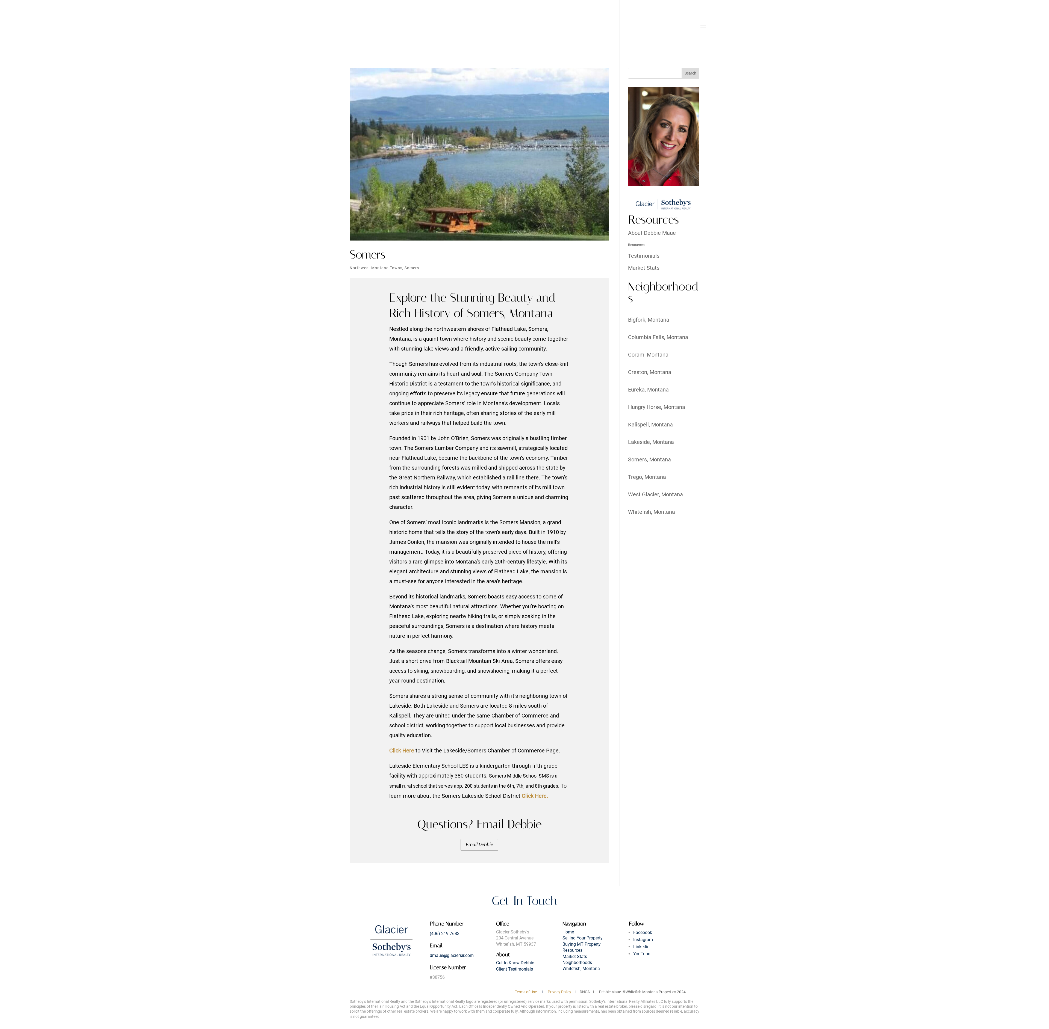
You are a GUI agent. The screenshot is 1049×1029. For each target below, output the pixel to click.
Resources (636, 245)
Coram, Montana (648, 354)
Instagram (643, 939)
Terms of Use (526, 992)
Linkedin (641, 946)
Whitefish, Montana (651, 512)
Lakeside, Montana (651, 442)
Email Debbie (479, 844)
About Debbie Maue (652, 233)
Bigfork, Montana (648, 319)
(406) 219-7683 (444, 933)
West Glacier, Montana (655, 494)
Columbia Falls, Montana (658, 337)
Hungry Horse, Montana (656, 407)
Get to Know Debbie (515, 962)
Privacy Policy (559, 992)
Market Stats (643, 268)
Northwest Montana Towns (376, 268)
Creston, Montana (649, 372)
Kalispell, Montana (650, 424)
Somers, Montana (649, 459)
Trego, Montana (647, 477)
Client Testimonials (514, 969)
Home (568, 932)
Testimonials (643, 256)
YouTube (641, 953)
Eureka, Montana (648, 389)
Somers (367, 255)
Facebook (642, 932)
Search (690, 73)
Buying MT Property (581, 944)
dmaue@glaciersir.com (452, 955)
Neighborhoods (577, 962)
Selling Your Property (582, 938)
